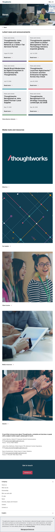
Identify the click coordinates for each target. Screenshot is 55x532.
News (3, 499)
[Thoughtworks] (6, 2)
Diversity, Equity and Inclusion (9, 501)
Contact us (5, 507)
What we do (5, 487)
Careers (4, 504)
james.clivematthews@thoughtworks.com (16, 448)
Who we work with (7, 493)
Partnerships (5, 490)
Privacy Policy (31, 526)
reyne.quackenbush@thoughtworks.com (16, 453)
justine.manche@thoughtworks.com (14, 441)
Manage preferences (27, 529)
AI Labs (4, 496)
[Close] (53, 518)
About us (4, 485)
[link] (9, 119)
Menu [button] (50, 2)
